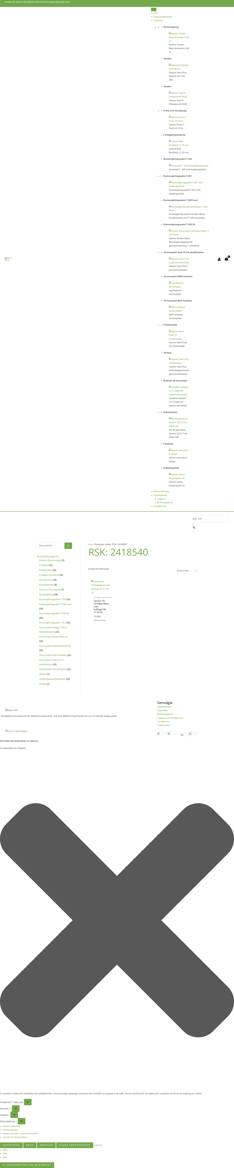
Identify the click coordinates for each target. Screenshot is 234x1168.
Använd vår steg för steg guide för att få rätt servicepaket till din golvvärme (37, 2)
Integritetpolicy (164, 707)
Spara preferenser (74, 1145)
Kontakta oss (160, 506)
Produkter (158, 20)
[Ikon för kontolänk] (219, 259)
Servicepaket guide (163, 17)
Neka (30, 1145)
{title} (5, 1150)
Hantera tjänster (10, 1130)
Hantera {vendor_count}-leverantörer (20, 1133)
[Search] (68, 546)
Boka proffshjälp (161, 491)
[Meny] (153, 9)
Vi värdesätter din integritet (27, 1165)
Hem (156, 13)
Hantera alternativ (11, 1126)
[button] (117, 921)
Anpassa (46, 1145)
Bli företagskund (165, 502)
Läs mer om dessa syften (15, 1137)
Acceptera (11, 1145)
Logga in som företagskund (170, 718)
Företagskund (160, 495)
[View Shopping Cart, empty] (226, 259)
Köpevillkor (162, 710)
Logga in (161, 499)
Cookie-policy (163, 725)
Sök (194, 519)
